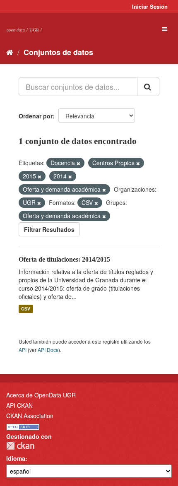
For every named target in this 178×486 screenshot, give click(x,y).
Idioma (15, 458)
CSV (25, 309)
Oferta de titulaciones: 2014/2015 (64, 259)
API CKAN (19, 405)
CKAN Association (29, 415)
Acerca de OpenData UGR (41, 395)
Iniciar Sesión (150, 6)
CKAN (20, 445)
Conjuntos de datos (58, 52)
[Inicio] (9, 51)
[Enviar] (148, 86)
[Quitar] (78, 163)
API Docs (48, 349)
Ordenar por (36, 116)
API (22, 349)
